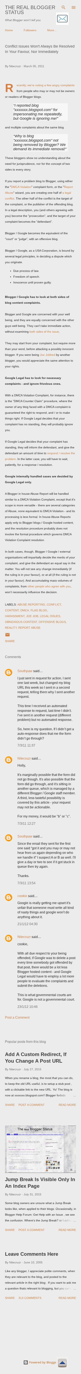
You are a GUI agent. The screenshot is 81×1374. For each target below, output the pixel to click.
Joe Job (32, 616)
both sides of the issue (44, 331)
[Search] (63, 7)
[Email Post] (7, 636)
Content (12, 610)
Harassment (15, 616)
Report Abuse (29, 627)
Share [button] (10, 641)
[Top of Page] (62, 1363)
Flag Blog (39, 610)
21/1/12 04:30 (27, 924)
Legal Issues (50, 616)
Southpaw (24, 671)
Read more (67, 1104)
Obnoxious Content (21, 622)
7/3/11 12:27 (26, 823)
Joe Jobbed (47, 354)
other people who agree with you (49, 586)
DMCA (24, 610)
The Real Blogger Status (30, 10)
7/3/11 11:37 (26, 745)
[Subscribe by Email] (62, 18)
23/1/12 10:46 (27, 1006)
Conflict (54, 604)
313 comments (29, 1298)
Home (9, 30)
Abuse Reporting (31, 604)
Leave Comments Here (31, 1254)
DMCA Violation (21, 187)
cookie (22, 896)
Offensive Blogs (52, 622)
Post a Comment (17, 1017)
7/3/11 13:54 (26, 883)
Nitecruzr (24, 758)
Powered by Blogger (43, 1362)
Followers (30, 30)
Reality (11, 627)
